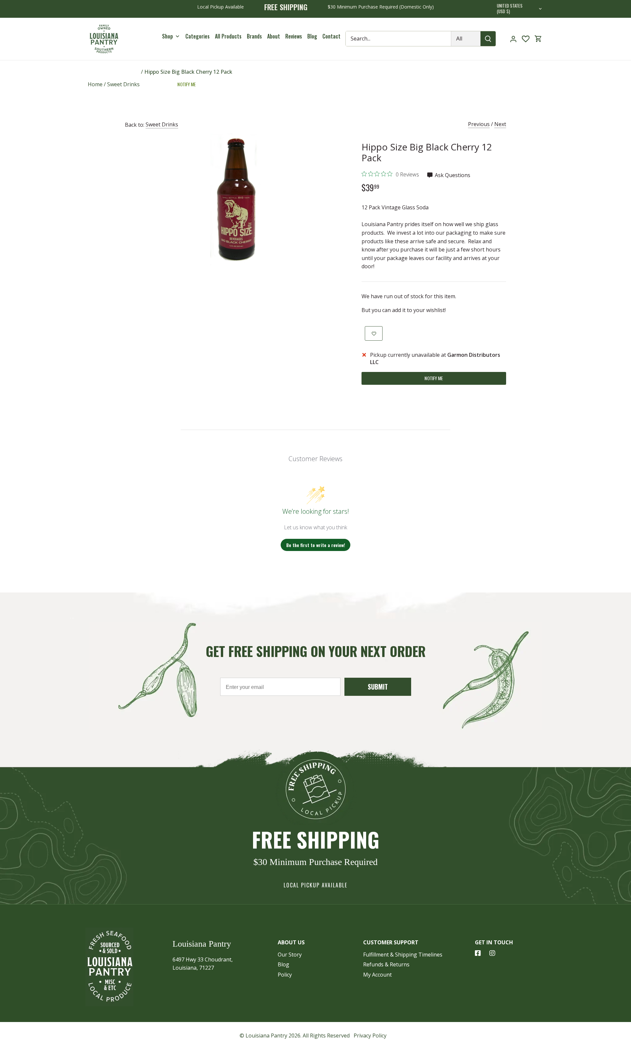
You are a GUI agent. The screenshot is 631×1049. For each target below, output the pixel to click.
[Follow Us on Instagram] (492, 953)
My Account (377, 974)
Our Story (290, 954)
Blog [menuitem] (312, 35)
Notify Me (186, 84)
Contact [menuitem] (331, 35)
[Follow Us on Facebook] (478, 953)
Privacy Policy (370, 1035)
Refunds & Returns (386, 964)
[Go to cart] (538, 39)
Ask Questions (451, 175)
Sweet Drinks (162, 124)
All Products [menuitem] (228, 35)
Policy (285, 974)
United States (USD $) (510, 8)
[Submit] (488, 38)
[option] (235, 199)
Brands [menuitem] (254, 35)
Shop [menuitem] (167, 35)
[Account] (513, 39)
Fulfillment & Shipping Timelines (402, 954)
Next (500, 124)
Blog (283, 964)
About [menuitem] (273, 35)
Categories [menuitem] (197, 35)
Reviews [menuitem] (293, 35)
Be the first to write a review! (315, 544)
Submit (378, 687)
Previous (479, 124)
